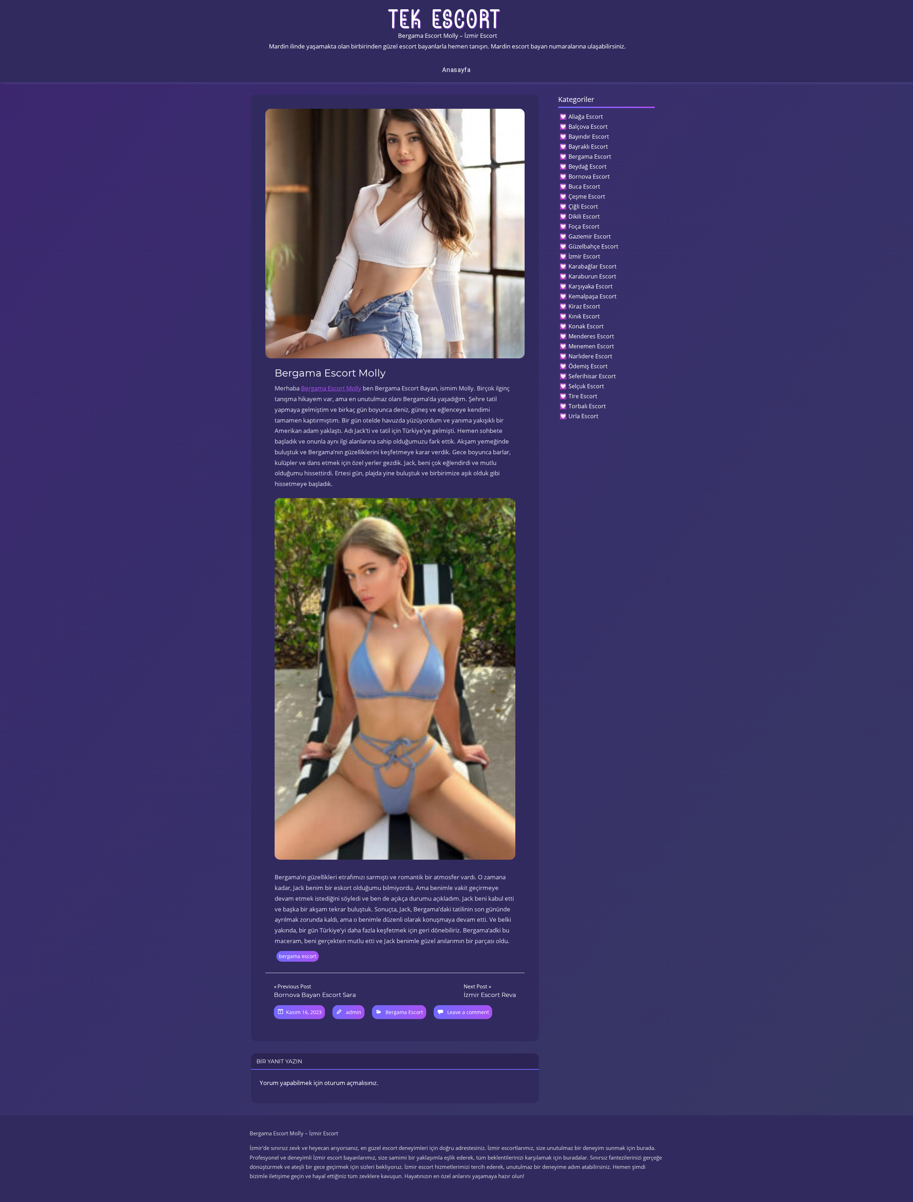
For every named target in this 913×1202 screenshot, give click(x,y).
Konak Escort (586, 326)
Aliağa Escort (585, 117)
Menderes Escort (591, 336)
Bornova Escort (589, 176)
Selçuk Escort (586, 386)
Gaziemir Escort (589, 236)
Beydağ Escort (587, 166)
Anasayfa (456, 69)
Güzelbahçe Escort (593, 246)
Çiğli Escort (583, 206)
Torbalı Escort (587, 406)
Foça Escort (584, 226)
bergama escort (297, 956)
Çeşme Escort (586, 196)
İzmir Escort (584, 256)
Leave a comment (468, 1012)
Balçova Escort (588, 127)
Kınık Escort (584, 316)
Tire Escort (582, 396)
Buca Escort (584, 186)
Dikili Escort (584, 216)
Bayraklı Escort (588, 146)
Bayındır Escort (588, 136)
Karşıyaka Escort (590, 286)
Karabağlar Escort (592, 266)
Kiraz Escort (584, 306)
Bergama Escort (404, 1012)
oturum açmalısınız (350, 1083)
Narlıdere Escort (590, 356)
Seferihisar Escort (592, 376)
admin (353, 1012)
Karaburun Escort (592, 276)
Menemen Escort (591, 346)
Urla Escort (583, 416)
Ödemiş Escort (588, 366)
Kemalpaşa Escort (592, 296)
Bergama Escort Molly (331, 388)
